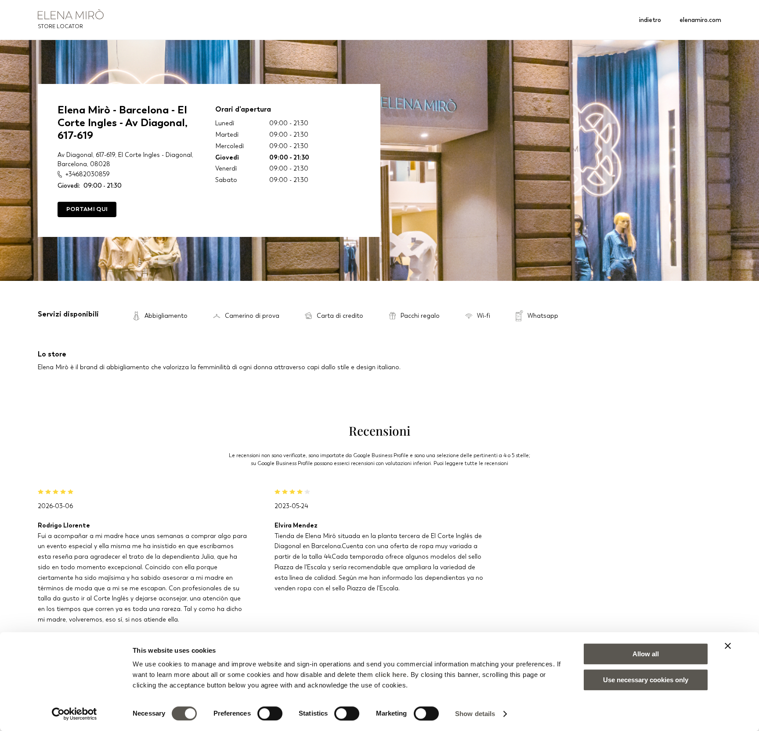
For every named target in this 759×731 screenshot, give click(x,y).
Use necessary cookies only (645, 680)
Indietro (650, 20)
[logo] (71, 14)
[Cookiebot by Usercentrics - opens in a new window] (74, 713)
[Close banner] (728, 646)
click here (391, 674)
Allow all (645, 654)
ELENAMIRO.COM (700, 20)
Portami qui (87, 209)
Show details (475, 713)
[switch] (269, 713)
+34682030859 (87, 174)
